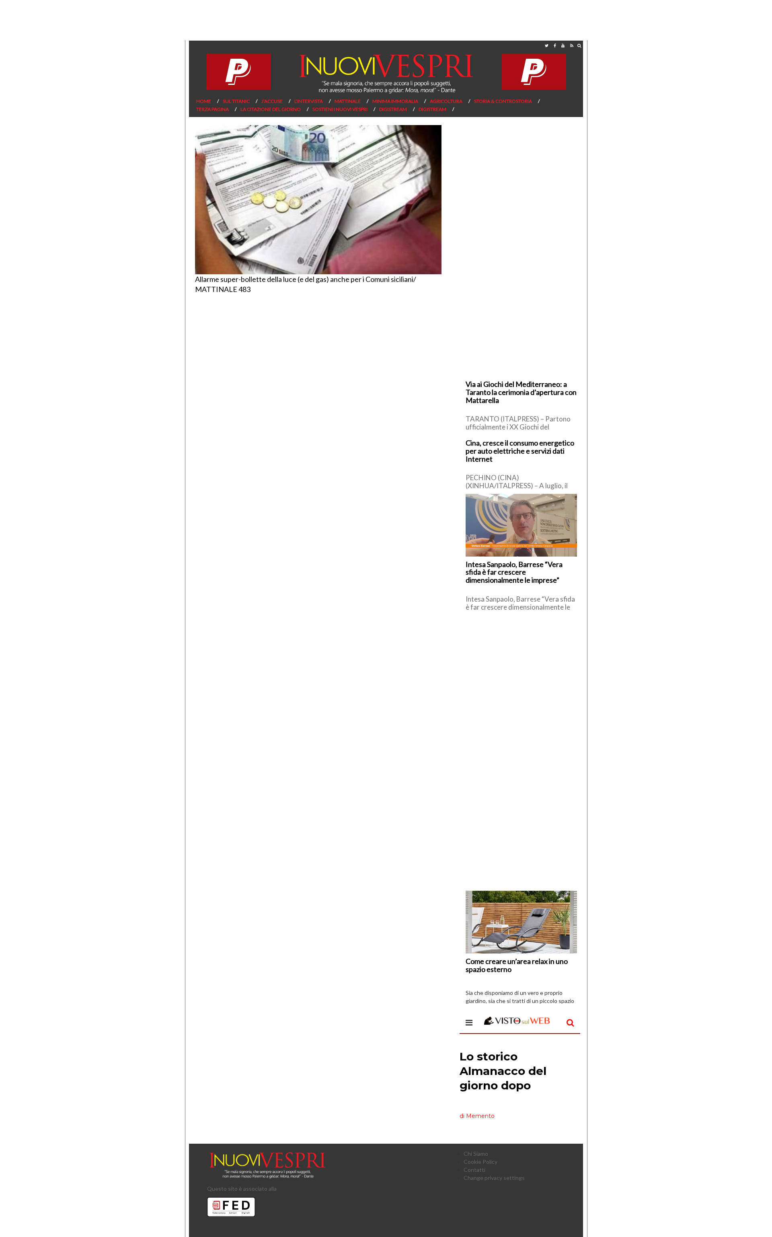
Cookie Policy (480, 1161)
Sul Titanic (236, 101)
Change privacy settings (494, 1177)
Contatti (474, 1169)
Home (203, 101)
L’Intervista (308, 101)
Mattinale (348, 101)
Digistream (393, 109)
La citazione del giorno (270, 109)
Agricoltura (446, 101)
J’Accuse (272, 101)
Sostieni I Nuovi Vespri (340, 109)
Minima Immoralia (395, 101)
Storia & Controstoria (503, 101)
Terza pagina (212, 109)
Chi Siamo (476, 1153)
